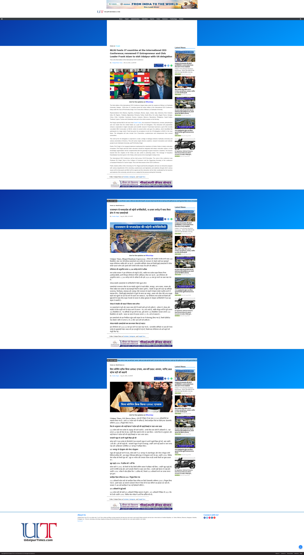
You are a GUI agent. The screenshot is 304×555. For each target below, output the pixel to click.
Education (145, 19)
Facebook (126, 177)
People (118, 46)
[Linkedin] (212, 518)
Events (181, 19)
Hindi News (119, 205)
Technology (173, 19)
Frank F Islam (138, 122)
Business (165, 19)
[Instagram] (210, 518)
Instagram (132, 177)
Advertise (296, 553)
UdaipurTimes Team (117, 62)
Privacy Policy (290, 553)
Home (112, 46)
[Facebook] (205, 518)
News (120, 19)
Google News (141, 177)
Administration (135, 19)
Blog (301, 553)
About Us (82, 515)
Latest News (180, 47)
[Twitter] (207, 518)
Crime (158, 19)
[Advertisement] (152, 31)
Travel (126, 19)
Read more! (80, 521)
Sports (152, 19)
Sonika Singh (115, 216)
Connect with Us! (211, 515)
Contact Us (283, 553)
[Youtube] (214, 518)
